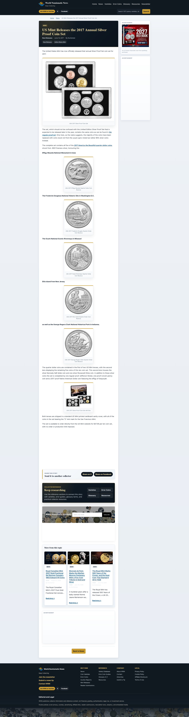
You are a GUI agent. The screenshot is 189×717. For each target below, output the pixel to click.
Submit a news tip (46, 680)
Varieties (108, 4)
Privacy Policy (139, 671)
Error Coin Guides (105, 674)
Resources (136, 4)
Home (94, 4)
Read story (49, 598)
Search (146, 11)
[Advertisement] (78, 449)
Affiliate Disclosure (141, 677)
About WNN (121, 671)
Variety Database (104, 671)
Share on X (87, 474)
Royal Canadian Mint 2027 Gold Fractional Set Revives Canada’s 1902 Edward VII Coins (55, 574)
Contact (119, 674)
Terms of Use (139, 680)
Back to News (78, 651)
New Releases (47, 38)
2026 (47, 580)
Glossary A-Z (103, 677)
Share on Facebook (103, 474)
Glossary (126, 4)
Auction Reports (86, 680)
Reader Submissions (87, 685)
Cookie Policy (139, 674)
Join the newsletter (47, 677)
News (100, 4)
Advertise (120, 677)
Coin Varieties (85, 674)
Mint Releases (85, 683)
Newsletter (146, 4)
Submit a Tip (121, 680)
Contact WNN (44, 684)
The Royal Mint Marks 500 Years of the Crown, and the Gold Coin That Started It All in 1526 (101, 575)
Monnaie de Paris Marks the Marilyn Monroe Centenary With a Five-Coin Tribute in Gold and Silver (77, 576)
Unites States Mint (60, 42)
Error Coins (117, 4)
